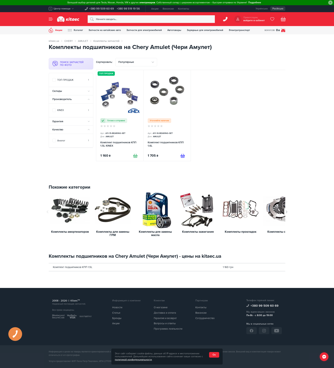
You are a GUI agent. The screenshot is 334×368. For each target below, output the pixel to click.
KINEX (73, 110)
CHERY (68, 41)
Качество (57, 129)
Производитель (62, 99)
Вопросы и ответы (165, 323)
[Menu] (50, 19)
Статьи (116, 312)
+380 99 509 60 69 (101, 8)
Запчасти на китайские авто (105, 30)
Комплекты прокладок (240, 232)
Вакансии (168, 8)
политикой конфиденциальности (133, 359)
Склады (57, 91)
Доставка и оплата (165, 312)
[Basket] (283, 19)
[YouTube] (276, 330)
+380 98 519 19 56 (128, 8)
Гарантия (57, 121)
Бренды (116, 318)
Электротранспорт (239, 30)
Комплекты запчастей (106, 41)
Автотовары (174, 30)
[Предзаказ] (182, 156)
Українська (262, 8)
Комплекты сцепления (283, 232)
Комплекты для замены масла (155, 233)
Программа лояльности (168, 328)
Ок (214, 354)
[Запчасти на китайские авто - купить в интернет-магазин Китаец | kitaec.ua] (68, 19)
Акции (154, 8)
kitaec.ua (54, 41)
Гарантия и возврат (165, 318)
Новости (117, 307)
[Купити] (135, 156)
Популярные (126, 62)
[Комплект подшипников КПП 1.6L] (167, 115)
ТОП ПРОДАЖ (73, 79)
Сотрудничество (205, 318)
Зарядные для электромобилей (205, 30)
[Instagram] (264, 330)
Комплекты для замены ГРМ (112, 233)
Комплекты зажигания (198, 232)
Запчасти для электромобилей (144, 30)
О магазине (161, 307)
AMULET (83, 41)
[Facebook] (251, 330)
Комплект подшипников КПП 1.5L (72, 267)
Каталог (78, 30)
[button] (286, 211)
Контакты (183, 8)
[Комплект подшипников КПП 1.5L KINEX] (119, 115)
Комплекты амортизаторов (70, 232)
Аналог (73, 140)
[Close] (330, 3)
